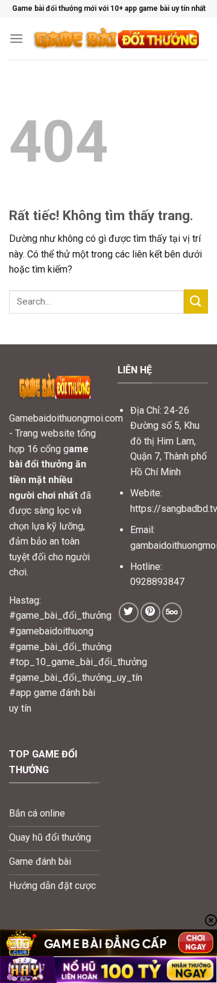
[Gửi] (196, 301)
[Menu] (16, 38)
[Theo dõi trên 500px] (172, 612)
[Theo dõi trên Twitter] (129, 612)
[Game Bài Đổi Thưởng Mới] (116, 39)
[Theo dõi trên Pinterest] (150, 612)
